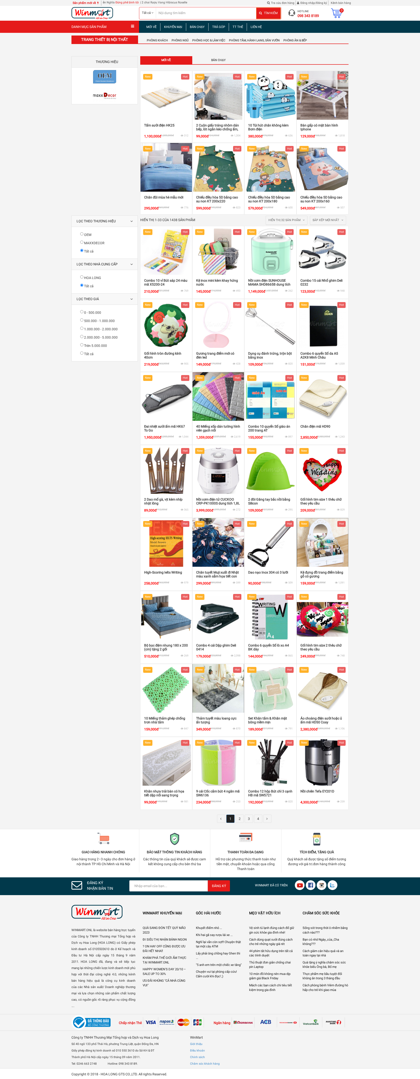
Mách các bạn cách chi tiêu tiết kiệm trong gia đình (270, 987)
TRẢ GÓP (218, 27)
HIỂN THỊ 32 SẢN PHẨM (284, 220)
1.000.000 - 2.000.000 (100, 329)
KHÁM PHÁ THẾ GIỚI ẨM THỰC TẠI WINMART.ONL (164, 960)
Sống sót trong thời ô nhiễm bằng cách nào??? (325, 930)
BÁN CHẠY (197, 27)
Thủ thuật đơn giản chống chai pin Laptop (270, 965)
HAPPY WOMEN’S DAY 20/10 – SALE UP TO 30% (164, 971)
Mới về (166, 60)
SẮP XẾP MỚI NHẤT (326, 220)
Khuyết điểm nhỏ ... (209, 928)
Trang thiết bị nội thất (104, 39)
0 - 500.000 (92, 313)
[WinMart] (103, 912)
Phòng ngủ (180, 40)
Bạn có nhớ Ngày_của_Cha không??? (321, 942)
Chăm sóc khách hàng (205, 1063)
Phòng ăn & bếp (295, 40)
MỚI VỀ (151, 27)
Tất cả (88, 251)
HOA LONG (92, 278)
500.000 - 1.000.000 (99, 321)
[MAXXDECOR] (105, 95)
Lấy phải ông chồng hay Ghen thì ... (218, 956)
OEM (87, 235)
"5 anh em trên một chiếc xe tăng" (219, 965)
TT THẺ (238, 27)
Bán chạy (218, 60)
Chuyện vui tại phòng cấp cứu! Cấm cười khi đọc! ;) (216, 974)
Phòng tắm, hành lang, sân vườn (254, 40)
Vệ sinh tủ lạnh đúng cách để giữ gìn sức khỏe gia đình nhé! (271, 930)
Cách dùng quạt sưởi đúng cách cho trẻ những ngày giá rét (271, 942)
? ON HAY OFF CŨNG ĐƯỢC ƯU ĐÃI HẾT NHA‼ (164, 948)
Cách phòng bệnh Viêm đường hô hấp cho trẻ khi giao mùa (325, 987)
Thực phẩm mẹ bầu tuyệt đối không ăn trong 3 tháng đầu (322, 976)
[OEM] (105, 77)
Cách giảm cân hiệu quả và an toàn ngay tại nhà (323, 953)
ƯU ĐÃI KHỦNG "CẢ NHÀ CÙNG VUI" (164, 983)
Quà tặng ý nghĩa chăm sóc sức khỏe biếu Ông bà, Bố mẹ (324, 965)
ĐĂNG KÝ (219, 886)
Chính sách (197, 1057)
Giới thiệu (196, 1044)
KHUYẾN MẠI (173, 27)
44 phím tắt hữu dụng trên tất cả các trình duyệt (271, 953)
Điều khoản (197, 1050)
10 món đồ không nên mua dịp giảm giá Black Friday (269, 976)
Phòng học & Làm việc (208, 40)
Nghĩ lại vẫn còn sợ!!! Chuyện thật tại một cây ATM (218, 944)
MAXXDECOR (94, 243)
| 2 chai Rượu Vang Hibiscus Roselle (133, 2)
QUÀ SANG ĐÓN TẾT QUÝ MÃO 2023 (164, 930)
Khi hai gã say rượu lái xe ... (214, 935)
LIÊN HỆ (256, 27)
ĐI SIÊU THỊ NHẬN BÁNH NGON (165, 939)
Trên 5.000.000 (95, 346)
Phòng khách (157, 40)
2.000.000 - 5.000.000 (100, 337)
